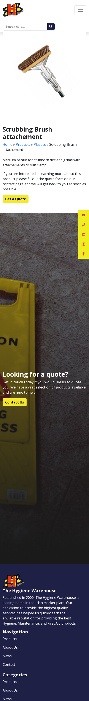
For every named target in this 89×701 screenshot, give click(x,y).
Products (23, 144)
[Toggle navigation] (80, 9)
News (7, 656)
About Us (10, 647)
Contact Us (14, 402)
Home (7, 144)
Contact (9, 664)
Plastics (40, 144)
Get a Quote (15, 199)
